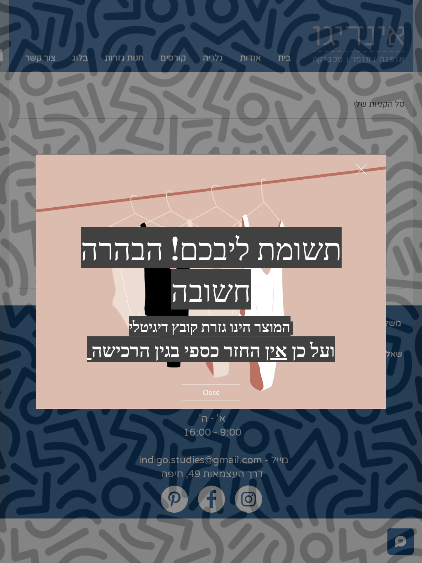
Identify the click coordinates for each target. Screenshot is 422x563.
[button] (361, 169)
